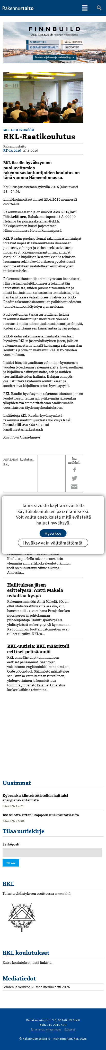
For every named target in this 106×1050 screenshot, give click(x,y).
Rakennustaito (14, 146)
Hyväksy (53, 533)
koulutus (26, 459)
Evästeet (69, 1029)
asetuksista (49, 517)
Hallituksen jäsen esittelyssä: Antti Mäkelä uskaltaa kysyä (35, 590)
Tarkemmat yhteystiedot (46, 1029)
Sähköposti (11, 844)
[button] (78, 77)
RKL (6, 464)
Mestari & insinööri (18, 130)
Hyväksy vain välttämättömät (53, 542)
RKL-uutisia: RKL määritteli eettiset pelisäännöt (38, 649)
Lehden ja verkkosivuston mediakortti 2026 (36, 986)
